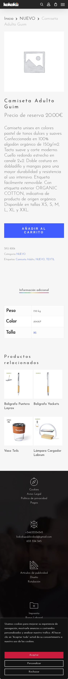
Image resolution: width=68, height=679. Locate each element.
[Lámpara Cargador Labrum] (48, 431)
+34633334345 (34, 532)
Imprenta (34, 613)
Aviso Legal (34, 494)
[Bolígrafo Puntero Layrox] (18, 384)
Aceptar (34, 655)
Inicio (8, 19)
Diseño (34, 577)
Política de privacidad (34, 498)
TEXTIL (50, 259)
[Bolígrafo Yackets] (48, 384)
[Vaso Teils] (18, 431)
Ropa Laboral (34, 617)
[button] (63, 4)
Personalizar (34, 663)
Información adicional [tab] (34, 290)
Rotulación (34, 581)
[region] (34, 648)
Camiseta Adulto (25, 259)
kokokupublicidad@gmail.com (34, 537)
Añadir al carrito (34, 230)
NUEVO (27, 19)
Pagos (34, 502)
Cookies (34, 489)
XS (34, 333)
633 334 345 (34, 541)
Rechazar (34, 671)
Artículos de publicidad (34, 573)
